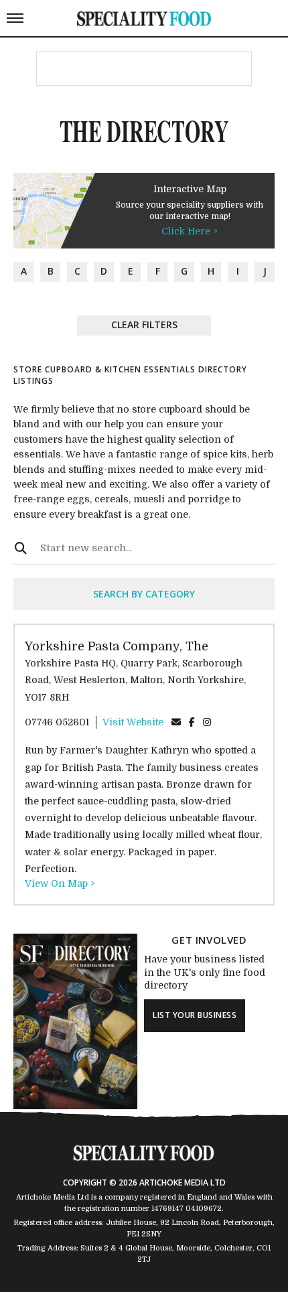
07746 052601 (57, 722)
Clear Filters (144, 324)
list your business (194, 1015)
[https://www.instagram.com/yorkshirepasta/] (207, 722)
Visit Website (132, 722)
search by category (144, 593)
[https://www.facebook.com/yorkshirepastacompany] (192, 722)
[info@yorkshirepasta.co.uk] (176, 722)
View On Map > (60, 883)
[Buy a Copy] (75, 1105)
